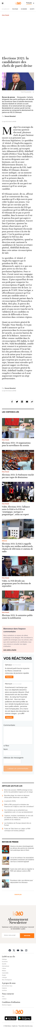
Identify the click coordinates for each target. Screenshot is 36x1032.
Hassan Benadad (10, 116)
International (5, 966)
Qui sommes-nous (7, 986)
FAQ (3, 996)
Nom (6, 749)
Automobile (5, 973)
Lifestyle (4, 977)
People (4, 975)
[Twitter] (14, 950)
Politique (15, 9)
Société (32, 9)
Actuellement (5, 9)
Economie (24, 9)
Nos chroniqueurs (7, 979)
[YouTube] (18, 950)
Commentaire (9, 725)
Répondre (9, 677)
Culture (4, 968)
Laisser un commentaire (18, 768)
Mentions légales (6, 1005)
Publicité (4, 988)
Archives (4, 990)
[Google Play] (24, 1018)
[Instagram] (26, 950)
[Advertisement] (18, 35)
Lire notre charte (9, 650)
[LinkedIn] (22, 950)
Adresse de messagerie (14, 758)
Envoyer (27, 935)
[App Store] (11, 1018)
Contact (4, 999)
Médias (4, 970)
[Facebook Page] (10, 950)
